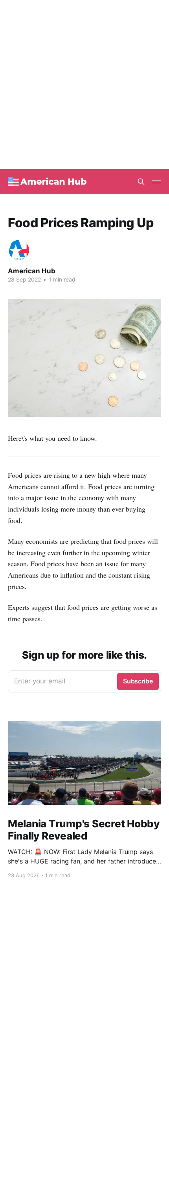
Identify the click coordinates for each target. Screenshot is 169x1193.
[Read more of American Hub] (19, 250)
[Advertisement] (84, 84)
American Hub (31, 271)
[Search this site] (141, 181)
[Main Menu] (156, 182)
